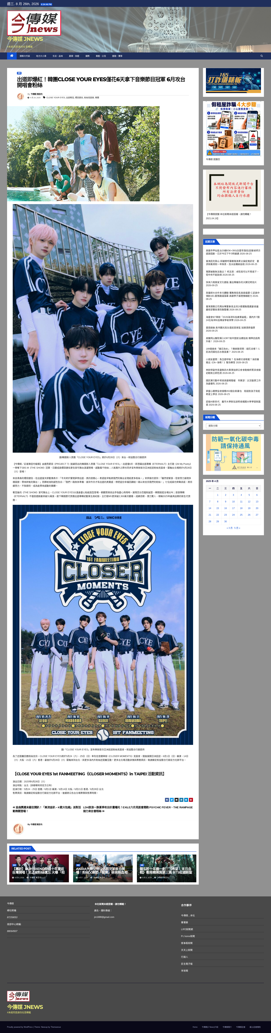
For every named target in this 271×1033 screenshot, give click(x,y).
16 (225, 508)
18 (241, 508)
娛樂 (19, 73)
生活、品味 (58, 56)
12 (249, 501)
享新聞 (184, 971)
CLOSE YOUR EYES (55, 97)
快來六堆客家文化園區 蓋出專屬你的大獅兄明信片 (231, 282)
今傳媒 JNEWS (25, 39)
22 (217, 515)
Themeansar (56, 1027)
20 (257, 508)
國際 (88, 56)
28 (210, 521)
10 (233, 501)
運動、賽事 (117, 56)
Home (195, 1027)
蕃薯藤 (184, 922)
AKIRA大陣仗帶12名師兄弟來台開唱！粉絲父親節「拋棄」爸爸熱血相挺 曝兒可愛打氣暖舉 (101, 872)
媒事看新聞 (187, 943)
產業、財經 (74, 56)
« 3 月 (230, 528)
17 (233, 508)
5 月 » (237, 528)
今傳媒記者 (240, 1027)
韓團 (97, 97)
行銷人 (184, 957)
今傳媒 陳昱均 (36, 94)
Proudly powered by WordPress (20, 1027)
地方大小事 (41, 56)
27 (257, 515)
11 (241, 501)
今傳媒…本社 (188, 915)
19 (249, 508)
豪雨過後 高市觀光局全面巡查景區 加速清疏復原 (230, 327)
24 (233, 515)
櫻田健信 (79, 97)
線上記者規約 (255, 1027)
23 (225, 515)
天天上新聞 (187, 950)
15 (217, 508)
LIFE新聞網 (187, 929)
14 (210, 508)
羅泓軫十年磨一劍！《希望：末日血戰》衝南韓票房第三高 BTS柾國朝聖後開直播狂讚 (166, 872)
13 (257, 501)
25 (241, 515)
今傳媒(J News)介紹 (210, 1027)
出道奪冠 (70, 97)
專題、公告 (101, 56)
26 (249, 515)
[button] (262, 56)
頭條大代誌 (25, 56)
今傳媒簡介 (227, 1027)
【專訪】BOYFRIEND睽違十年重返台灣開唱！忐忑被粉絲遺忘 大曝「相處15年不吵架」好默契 (38, 872)
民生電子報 (187, 964)
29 (217, 521)
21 (210, 515)
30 (225, 521)
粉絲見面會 (89, 97)
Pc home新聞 (188, 936)
